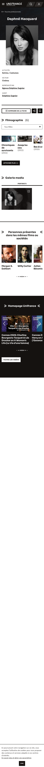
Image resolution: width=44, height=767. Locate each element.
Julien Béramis (38, 267)
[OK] (22, 763)
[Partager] (34, 110)
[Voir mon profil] (39, 4)
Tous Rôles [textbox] (8, 127)
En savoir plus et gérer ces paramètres (16, 758)
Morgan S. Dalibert (7, 267)
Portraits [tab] (22, 184)
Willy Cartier (24, 266)
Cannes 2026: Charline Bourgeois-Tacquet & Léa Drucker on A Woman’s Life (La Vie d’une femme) (15, 339)
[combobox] (22, 126)
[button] (29, 191)
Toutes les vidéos (11, 360)
